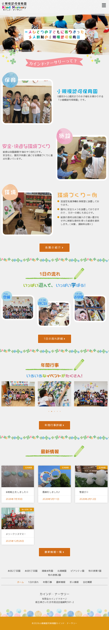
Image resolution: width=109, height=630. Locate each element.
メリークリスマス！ (16, 534)
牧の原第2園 (54, 575)
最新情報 (60, 582)
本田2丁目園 (14, 571)
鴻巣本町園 (47, 571)
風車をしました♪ (51, 492)
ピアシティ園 (77, 571)
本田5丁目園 (31, 571)
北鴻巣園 (61, 571)
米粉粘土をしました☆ (17, 492)
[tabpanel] (18, 393)
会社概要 (87, 582)
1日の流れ (33, 582)
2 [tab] (51, 411)
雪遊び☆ (83, 492)
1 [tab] (48, 411)
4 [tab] (57, 411)
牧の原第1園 (95, 571)
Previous (3, 393)
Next (105, 393)
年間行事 (47, 582)
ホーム (20, 582)
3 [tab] (54, 411)
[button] (103, 5)
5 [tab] (60, 411)
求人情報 (74, 582)
